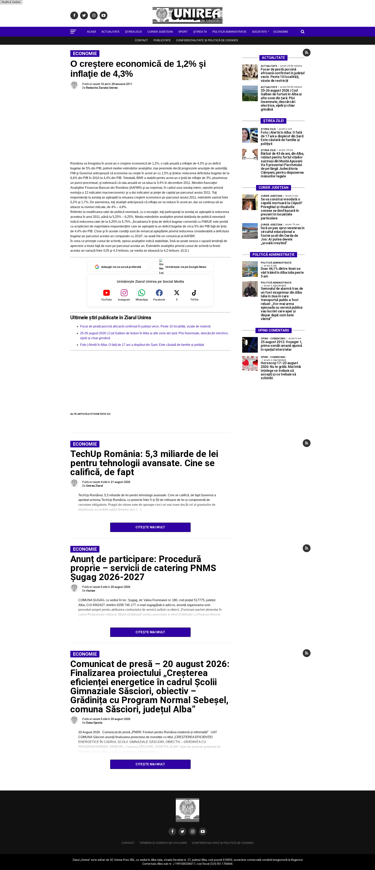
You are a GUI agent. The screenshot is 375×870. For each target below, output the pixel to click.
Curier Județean (160, 31)
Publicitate (162, 40)
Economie (280, 31)
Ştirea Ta (200, 31)
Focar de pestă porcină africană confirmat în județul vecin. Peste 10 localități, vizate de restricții (145, 326)
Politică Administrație (229, 31)
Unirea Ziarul (94, 485)
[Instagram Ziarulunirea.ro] (192, 831)
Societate (259, 31)
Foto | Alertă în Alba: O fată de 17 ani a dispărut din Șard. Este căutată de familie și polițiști (142, 344)
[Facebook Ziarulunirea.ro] (172, 831)
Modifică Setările (11, 2)
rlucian (90, 590)
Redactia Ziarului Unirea (102, 87)
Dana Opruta (94, 722)
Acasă (91, 31)
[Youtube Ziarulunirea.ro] (203, 831)
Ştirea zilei (133, 31)
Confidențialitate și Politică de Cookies (207, 40)
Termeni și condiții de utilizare (163, 842)
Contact (141, 40)
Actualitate (110, 31)
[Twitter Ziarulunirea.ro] (182, 831)
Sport (183, 31)
